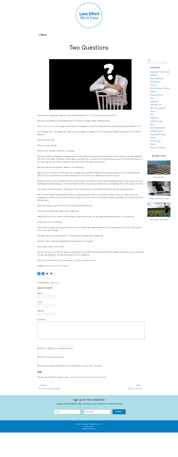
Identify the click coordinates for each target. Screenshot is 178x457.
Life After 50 (155, 104)
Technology (155, 141)
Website (40, 311)
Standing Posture (158, 134)
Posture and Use (48, 126)
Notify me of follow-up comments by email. (55, 348)
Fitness (153, 85)
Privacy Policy (89, 426)
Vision (153, 144)
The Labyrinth (159, 177)
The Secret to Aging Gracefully (49, 389)
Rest (152, 124)
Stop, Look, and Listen (159, 220)
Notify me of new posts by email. (50, 357)
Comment (41, 319)
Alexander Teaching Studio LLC (92, 424)
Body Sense (155, 81)
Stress (153, 137)
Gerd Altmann (51, 266)
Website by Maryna (89, 429)
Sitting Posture (157, 131)
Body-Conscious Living (159, 198)
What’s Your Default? (134, 389)
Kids (152, 98)
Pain (152, 114)
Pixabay (65, 266)
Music (152, 111)
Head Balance (156, 95)
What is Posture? (158, 147)
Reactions (154, 118)
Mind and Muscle (158, 108)
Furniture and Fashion (160, 88)
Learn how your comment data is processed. (88, 377)
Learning (154, 101)
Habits (153, 91)
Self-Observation (89, 53)
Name (40, 293)
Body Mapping (156, 78)
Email (40, 302)
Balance (153, 75)
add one (55, 282)
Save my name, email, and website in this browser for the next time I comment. (70, 366)
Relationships (156, 121)
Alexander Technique (159, 72)
